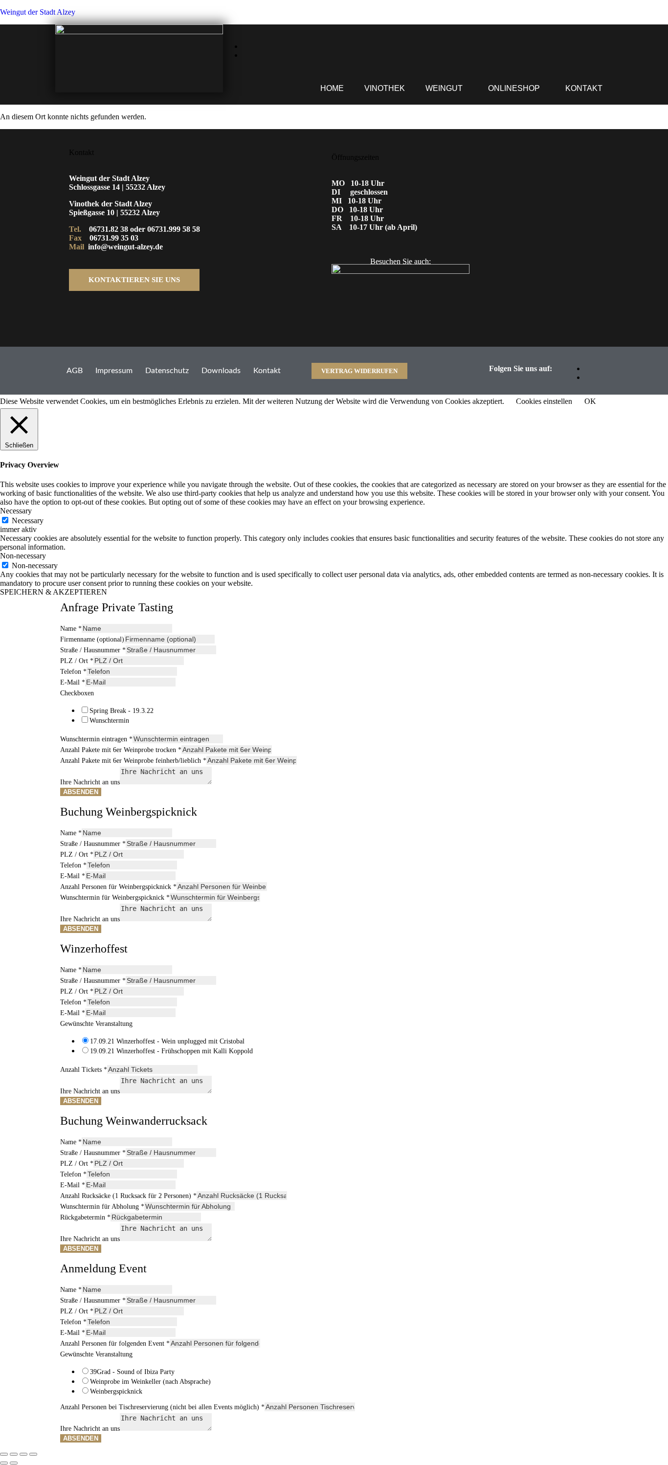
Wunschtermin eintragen (96, 739)
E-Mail (72, 682)
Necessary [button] (16, 511)
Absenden (80, 792)
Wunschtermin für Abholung (102, 1206)
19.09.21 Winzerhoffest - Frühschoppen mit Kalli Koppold (171, 1051)
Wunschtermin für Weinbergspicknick (115, 897)
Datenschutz (167, 371)
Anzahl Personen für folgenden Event (115, 1343)
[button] (446, 88)
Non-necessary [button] (23, 556)
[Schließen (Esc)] (33, 1454)
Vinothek (384, 88)
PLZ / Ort (76, 661)
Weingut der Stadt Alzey (37, 12)
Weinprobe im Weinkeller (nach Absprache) (150, 1381)
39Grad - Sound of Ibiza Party (132, 1372)
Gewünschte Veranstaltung (96, 1023)
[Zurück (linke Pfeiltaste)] (4, 1463)
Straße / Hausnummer (93, 650)
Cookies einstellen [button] (544, 401)
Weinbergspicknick (116, 1391)
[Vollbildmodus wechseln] (14, 1454)
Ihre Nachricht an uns (90, 782)
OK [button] (590, 401)
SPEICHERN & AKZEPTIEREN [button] (53, 592)
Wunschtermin (109, 720)
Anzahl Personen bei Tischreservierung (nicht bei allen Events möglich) (162, 1407)
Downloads (221, 371)
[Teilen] (23, 1454)
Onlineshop (514, 88)
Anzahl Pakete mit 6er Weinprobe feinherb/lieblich (133, 760)
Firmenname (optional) (92, 639)
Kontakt (583, 88)
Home (332, 88)
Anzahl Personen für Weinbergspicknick (118, 886)
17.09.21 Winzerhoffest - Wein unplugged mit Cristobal (167, 1041)
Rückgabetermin (85, 1217)
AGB (75, 371)
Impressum (114, 371)
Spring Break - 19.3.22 (121, 710)
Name (71, 628)
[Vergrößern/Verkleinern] (4, 1454)
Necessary (28, 520)
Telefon (73, 671)
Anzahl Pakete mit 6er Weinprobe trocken (120, 750)
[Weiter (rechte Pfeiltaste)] (14, 1463)
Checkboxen (77, 693)
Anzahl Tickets (83, 1069)
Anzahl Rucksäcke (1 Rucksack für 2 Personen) (128, 1195)
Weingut (444, 88)
